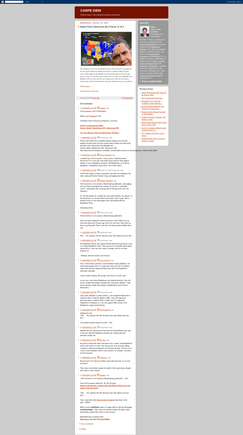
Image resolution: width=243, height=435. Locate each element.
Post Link (95, 98)
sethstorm (103, 358)
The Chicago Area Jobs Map (152, 98)
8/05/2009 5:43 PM (89, 213)
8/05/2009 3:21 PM (89, 108)
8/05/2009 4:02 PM (89, 170)
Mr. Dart (102, 340)
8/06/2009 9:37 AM (89, 340)
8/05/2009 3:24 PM (89, 155)
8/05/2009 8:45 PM (89, 310)
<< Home (82, 429)
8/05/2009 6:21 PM (89, 260)
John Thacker (105, 260)
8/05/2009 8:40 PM (89, 292)
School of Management (148, 44)
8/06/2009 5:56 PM (89, 358)
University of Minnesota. (149, 66)
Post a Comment (87, 424)
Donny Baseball (105, 155)
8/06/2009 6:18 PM (89, 375)
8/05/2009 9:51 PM (89, 327)
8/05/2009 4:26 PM (89, 181)
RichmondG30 (105, 310)
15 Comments (127, 98)
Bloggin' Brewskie (106, 181)
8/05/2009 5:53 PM (89, 240)
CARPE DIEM (90, 10)
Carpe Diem (95, 91)
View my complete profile (152, 81)
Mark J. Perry (156, 29)
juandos (102, 108)
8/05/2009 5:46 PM (89, 232)
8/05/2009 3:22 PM (89, 138)
